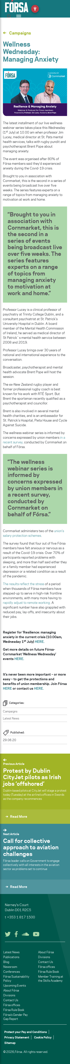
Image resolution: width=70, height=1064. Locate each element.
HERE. (39, 688)
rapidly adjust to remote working (26, 602)
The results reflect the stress (23, 584)
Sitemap (10, 1043)
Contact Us (10, 1000)
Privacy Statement (16, 1037)
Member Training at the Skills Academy (50, 979)
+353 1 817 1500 (21, 917)
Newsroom (10, 967)
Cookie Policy (43, 1037)
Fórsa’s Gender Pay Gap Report (15, 1017)
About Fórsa (11, 990)
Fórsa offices (11, 1005)
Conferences (11, 972)
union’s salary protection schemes (33, 533)
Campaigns (10, 711)
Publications (11, 957)
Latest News (11, 718)
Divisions (9, 995)
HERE (8, 688)
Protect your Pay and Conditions (25, 1032)
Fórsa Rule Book (13, 1010)
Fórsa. (19, 1052)
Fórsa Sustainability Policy (16, 979)
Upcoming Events (14, 985)
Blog (6, 962)
